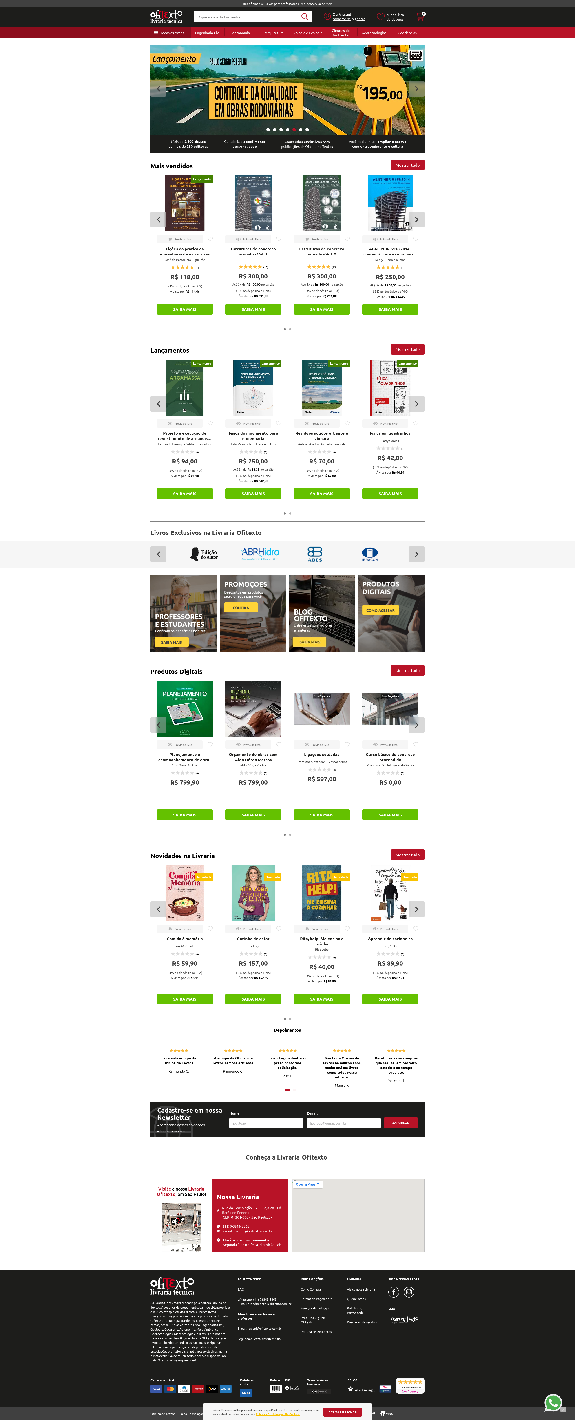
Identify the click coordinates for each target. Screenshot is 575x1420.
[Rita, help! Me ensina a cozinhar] (322, 893)
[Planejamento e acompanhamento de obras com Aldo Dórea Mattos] (185, 709)
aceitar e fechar (342, 1412)
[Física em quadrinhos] (390, 388)
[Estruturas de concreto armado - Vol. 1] (253, 203)
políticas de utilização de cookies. (278, 1414)
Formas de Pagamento (316, 1299)
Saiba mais (184, 309)
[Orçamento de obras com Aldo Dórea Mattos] (253, 709)
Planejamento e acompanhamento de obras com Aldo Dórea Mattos (184, 760)
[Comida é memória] (185, 893)
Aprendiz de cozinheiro (390, 938)
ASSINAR (401, 1122)
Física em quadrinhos (390, 433)
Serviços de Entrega (315, 1308)
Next (417, 89)
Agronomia (241, 32)
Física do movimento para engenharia (253, 435)
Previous (158, 89)
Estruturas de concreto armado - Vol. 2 (321, 251)
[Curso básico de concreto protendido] (390, 709)
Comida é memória (185, 938)
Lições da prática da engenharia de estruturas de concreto (185, 254)
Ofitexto (314, 1157)
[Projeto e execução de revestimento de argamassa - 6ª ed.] (185, 388)
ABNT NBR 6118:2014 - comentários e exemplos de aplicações (390, 254)
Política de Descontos (316, 1331)
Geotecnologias (374, 32)
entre (361, 18)
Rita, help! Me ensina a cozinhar (321, 941)
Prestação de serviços (362, 1322)
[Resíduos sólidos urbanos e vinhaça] (322, 388)
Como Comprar (311, 1289)
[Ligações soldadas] (322, 709)
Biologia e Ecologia (307, 32)
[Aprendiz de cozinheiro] (390, 893)
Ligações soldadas (321, 754)
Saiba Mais (325, 4)
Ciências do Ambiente (341, 32)
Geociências (407, 32)
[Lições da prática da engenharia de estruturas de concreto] (185, 203)
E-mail (312, 1113)
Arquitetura (274, 32)
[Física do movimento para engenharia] (253, 388)
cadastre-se (342, 18)
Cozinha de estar (253, 938)
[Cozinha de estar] (253, 893)
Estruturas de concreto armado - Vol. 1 (253, 251)
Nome (234, 1113)
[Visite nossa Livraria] (172, 1293)
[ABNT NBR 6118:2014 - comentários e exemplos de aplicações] (390, 203)
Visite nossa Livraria (361, 1289)
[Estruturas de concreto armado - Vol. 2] (322, 203)
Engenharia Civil (208, 32)
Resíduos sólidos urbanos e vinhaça (321, 435)
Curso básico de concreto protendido (390, 757)
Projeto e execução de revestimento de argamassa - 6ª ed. (185, 438)
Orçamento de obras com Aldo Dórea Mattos (253, 757)
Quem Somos (356, 1299)
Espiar (180, 239)
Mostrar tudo (408, 164)
